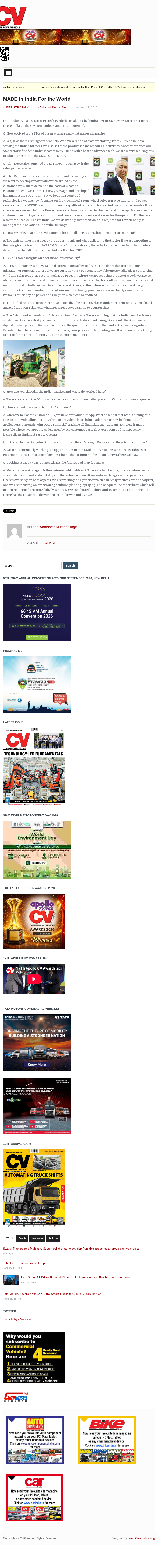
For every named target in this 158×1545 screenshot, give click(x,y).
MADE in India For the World (37, 99)
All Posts (50, 543)
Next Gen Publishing (141, 1538)
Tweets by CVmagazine (19, 1319)
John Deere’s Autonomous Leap (24, 1263)
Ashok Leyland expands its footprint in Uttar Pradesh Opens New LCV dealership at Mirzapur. (64, 87)
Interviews (37, 1238)
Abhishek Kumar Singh (54, 107)
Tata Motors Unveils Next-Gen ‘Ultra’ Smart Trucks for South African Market (52, 1293)
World (9, 1238)
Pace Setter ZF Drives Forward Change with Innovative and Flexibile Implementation (76, 1277)
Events (22, 1238)
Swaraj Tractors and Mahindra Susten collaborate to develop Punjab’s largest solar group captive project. (71, 1248)
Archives (53, 1238)
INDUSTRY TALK (17, 107)
